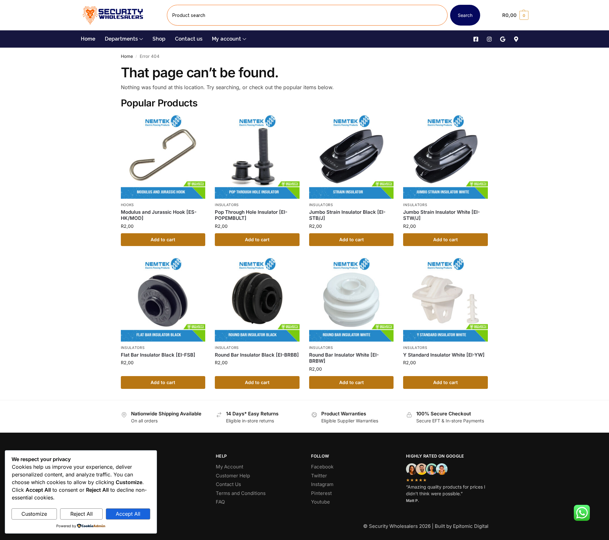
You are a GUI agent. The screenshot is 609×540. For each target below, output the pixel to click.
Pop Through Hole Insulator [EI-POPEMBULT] (251, 215)
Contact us (188, 39)
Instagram (322, 484)
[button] (515, 15)
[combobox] (307, 15)
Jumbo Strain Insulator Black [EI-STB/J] (347, 215)
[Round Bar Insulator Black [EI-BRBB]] (257, 299)
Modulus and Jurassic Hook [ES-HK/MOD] (159, 215)
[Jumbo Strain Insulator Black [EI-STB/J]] (351, 156)
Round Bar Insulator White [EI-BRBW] (344, 358)
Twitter (319, 476)
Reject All (81, 514)
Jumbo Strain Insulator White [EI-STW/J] (441, 215)
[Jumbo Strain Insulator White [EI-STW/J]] (445, 156)
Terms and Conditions (241, 493)
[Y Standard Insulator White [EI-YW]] (445, 299)
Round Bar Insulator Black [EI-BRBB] (257, 355)
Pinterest (321, 493)
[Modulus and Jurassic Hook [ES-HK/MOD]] (163, 156)
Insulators (227, 205)
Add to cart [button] (163, 239)
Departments (121, 39)
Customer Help (233, 476)
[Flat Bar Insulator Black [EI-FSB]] (163, 299)
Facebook (322, 467)
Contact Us (228, 484)
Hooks (127, 205)
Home (88, 39)
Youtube (320, 502)
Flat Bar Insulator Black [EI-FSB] (158, 355)
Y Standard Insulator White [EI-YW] (444, 355)
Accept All (128, 514)
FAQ (220, 502)
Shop (158, 39)
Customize (34, 514)
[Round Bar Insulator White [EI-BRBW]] (351, 299)
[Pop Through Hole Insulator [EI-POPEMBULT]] (257, 156)
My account (226, 39)
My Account (229, 467)
